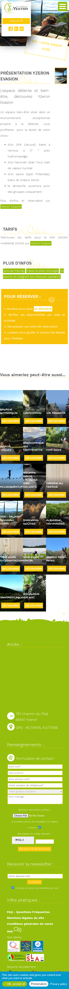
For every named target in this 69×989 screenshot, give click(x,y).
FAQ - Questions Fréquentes (28, 912)
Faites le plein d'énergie (42, 271)
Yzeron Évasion (41, 243)
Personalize (39, 983)
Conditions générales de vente (30, 924)
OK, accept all (15, 983)
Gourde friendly (14, 271)
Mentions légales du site (25, 918)
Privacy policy (58, 983)
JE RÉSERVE (43, 309)
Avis (10, 931)
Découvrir (10, 421)
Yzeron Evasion (11, 206)
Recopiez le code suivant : (35, 833)
